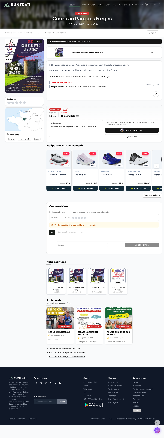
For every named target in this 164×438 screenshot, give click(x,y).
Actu (114, 5)
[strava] (50, 383)
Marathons (113, 382)
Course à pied (10, 33)
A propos (137, 385)
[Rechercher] (157, 423)
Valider (62, 402)
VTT (85, 392)
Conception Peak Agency (126, 419)
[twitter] (41, 383)
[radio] (9, 103)
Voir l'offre (61, 188)
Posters (136, 399)
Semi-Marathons (115, 385)
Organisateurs (124, 5)
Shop (108, 5)
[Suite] (156, 166)
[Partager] (156, 94)
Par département (116, 399)
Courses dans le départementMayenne (67, 352)
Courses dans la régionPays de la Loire (67, 356)
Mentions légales (98, 419)
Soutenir (137, 410)
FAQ (110, 419)
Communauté (137, 5)
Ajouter (154, 33)
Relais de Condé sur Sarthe (118, 333)
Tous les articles (151, 195)
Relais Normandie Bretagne (88, 333)
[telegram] (55, 383)
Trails (85, 385)
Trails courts (113, 389)
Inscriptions (138, 396)
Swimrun (87, 396)
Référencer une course (143, 389)
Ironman (112, 396)
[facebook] (36, 383)
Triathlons (87, 389)
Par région (113, 402)
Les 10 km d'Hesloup (59, 332)
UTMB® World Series (92, 399)
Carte (84, 5)
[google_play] (60, 383)
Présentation (56, 123)
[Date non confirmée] (49, 335)
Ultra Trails (113, 392)
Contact (136, 382)
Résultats (92, 5)
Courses (73, 5)
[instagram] (45, 383)
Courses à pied (90, 382)
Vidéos (101, 5)
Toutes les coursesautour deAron (64, 348)
